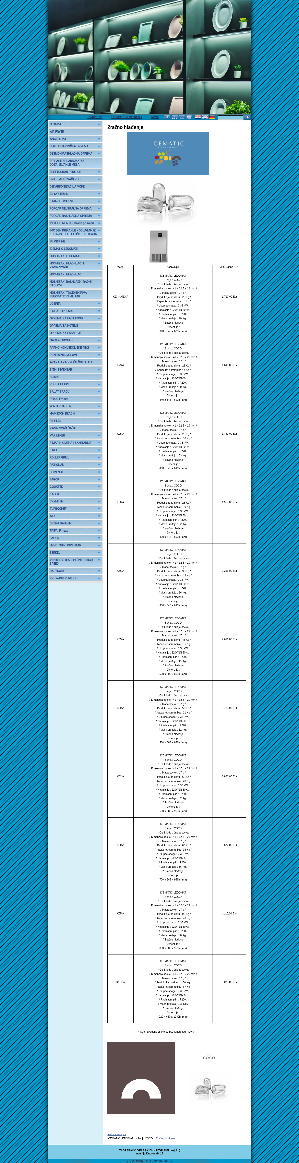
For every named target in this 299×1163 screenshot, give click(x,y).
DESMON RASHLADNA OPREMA (71, 153)
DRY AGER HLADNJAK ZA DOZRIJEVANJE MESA (67, 162)
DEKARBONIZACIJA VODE (67, 186)
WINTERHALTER (60, 406)
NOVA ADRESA (145, 117)
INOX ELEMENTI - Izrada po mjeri (72, 223)
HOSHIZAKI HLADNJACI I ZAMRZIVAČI (67, 265)
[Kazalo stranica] (175, 117)
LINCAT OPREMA (61, 311)
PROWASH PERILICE (63, 578)
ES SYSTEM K (59, 194)
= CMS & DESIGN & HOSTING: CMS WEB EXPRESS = (149, 1161)
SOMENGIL (57, 472)
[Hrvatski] (198, 117)
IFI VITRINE (57, 241)
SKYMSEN (56, 501)
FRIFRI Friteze (59, 530)
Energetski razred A (111, 117)
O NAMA (55, 124)
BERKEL (55, 552)
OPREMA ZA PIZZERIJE (66, 333)
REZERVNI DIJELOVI (63, 355)
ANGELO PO (58, 139)
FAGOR (54, 479)
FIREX (54, 450)
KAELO (54, 494)
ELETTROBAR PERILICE (65, 172)
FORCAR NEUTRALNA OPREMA (71, 208)
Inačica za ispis (116, 1134)
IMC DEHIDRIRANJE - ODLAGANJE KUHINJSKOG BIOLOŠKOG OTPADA (73, 232)
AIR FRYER (57, 131)
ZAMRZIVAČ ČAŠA (63, 428)
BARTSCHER (58, 571)
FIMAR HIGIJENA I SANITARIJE (70, 443)
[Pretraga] (247, 117)
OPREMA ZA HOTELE (64, 325)
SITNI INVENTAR (61, 369)
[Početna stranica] (167, 117)
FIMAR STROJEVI (61, 201)
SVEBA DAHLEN (60, 523)
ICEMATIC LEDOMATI (64, 249)
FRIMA (54, 377)
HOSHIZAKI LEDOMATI (65, 256)
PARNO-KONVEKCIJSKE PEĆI (69, 347)
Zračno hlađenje (165, 1138)
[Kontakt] (182, 117)
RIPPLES (55, 421)
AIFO (53, 516)
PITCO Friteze (59, 399)
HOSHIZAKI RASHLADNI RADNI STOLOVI (71, 283)
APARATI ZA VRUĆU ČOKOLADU (71, 362)
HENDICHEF (78, 117)
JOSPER (55, 303)
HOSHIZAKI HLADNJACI (66, 274)
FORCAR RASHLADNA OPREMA (71, 216)
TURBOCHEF (58, 509)
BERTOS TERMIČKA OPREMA (69, 146)
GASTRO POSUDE (61, 340)
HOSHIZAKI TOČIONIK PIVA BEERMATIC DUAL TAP (68, 294)
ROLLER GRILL (59, 457)
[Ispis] (189, 117)
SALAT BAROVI (60, 391)
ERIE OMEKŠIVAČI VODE (66, 179)
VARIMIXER (57, 435)
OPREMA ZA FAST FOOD (66, 318)
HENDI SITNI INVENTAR (65, 545)
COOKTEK (56, 487)
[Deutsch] (212, 117)
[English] (205, 117)
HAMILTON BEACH (62, 413)
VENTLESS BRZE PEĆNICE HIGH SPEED (71, 561)
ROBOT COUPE (60, 384)
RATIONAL (57, 465)
